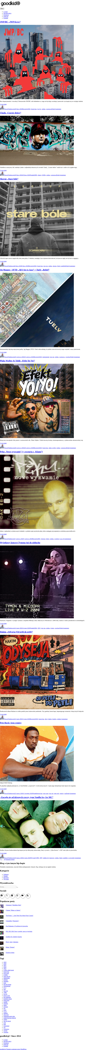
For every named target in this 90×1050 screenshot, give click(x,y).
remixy (62, 793)
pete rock (56, 793)
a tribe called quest (9, 970)
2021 (5, 965)
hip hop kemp (7, 984)
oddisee (6, 1013)
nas (4, 1008)
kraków (54, 719)
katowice (51, 858)
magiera (6, 1003)
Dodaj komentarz (56, 109)
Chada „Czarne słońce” (10, 113)
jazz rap (45, 266)
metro (5, 1005)
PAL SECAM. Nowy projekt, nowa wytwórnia (19, 931)
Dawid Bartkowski (9, 109)
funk (5, 983)
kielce (47, 539)
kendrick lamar (8, 999)
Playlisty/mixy (7, 13)
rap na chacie (7, 1021)
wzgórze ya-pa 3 (59, 539)
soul (5, 1022)
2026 (29, 109)
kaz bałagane (7, 997)
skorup (55, 266)
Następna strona (10, 859)
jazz (5, 989)
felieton (6, 979)
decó (46, 719)
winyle (5, 1030)
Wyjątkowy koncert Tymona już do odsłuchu (20, 542)
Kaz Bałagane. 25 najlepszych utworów (17, 926)
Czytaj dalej (3, 104)
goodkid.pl (3, 1049)
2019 (5, 962)
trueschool (6, 1026)
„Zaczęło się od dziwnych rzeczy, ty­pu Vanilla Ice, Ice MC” (26, 797)
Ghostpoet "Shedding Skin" (13, 905)
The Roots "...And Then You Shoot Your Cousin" (19, 915)
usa (65, 793)
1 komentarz (64, 719)
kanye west (7, 995)
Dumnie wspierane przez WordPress (16, 1049)
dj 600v (44, 175)
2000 (35, 175)
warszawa (49, 109)
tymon (52, 628)
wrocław (67, 357)
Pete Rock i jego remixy (11, 723)
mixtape (6, 1007)
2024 (5, 967)
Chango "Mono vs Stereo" (13, 910)
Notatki (32, 175)
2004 (35, 628)
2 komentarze (67, 539)
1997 (41, 858)
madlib (5, 1002)
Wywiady (33, 858)
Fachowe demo (10, 952)
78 (4, 859)
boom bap (34, 109)
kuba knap (6, 1000)
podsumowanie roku (9, 1016)
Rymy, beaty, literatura (12, 942)
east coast (45, 793)
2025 (39, 628)
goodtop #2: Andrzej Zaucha (14, 936)
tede (5, 1024)
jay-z (5, 987)
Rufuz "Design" (10, 947)
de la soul (6, 973)
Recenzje (25, 109)
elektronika (7, 978)
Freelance (6, 15)
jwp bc (39, 109)
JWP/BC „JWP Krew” (10, 22)
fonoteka (6, 981)
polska (43, 109)
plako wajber (52, 448)
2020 (5, 964)
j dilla (5, 992)
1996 (37, 858)
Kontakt (6, 18)
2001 (39, 539)
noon (5, 1010)
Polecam (6, 16)
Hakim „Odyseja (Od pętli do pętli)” (16, 632)
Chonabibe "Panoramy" (12, 921)
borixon (43, 539)
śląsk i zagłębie (61, 266)
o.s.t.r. (5, 1011)
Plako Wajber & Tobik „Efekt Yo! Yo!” (17, 361)
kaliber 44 (46, 858)
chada (39, 175)
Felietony (6, 874)
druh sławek (7, 976)
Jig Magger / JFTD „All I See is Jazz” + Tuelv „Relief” (24, 270)
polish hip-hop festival (10, 1018)
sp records (71, 858)
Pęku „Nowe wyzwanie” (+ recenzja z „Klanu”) (21, 452)
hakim (50, 719)
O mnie (6, 11)
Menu (2, 8)
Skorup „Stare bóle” (9, 179)
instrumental (45, 357)
